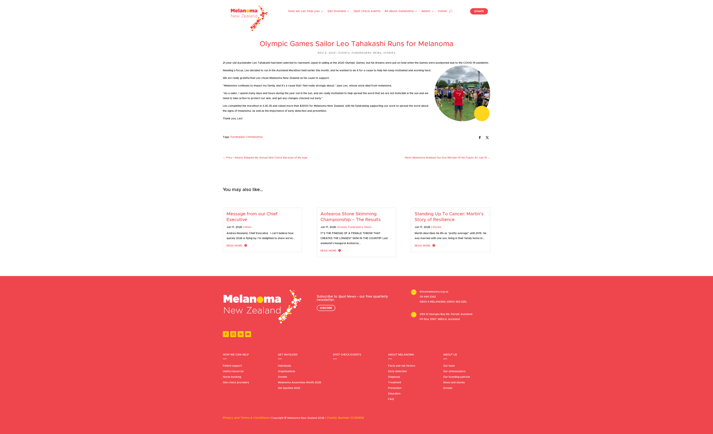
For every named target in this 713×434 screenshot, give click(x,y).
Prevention (394, 388)
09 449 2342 (428, 297)
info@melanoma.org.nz (434, 292)
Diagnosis (394, 377)
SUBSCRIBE (326, 308)
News (377, 53)
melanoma (255, 137)
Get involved (337, 11)
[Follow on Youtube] (248, 334)
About (425, 11)
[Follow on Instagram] (233, 334)
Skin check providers (236, 382)
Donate (282, 377)
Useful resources (233, 371)
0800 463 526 (456, 302)
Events (344, 53)
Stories (389, 53)
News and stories (454, 382)
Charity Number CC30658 (345, 417)
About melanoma (401, 354)
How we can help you (304, 11)
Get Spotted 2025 (289, 388)
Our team (449, 366)
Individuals (284, 366)
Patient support (232, 366)
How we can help (236, 354)
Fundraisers (361, 53)
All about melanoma (399, 11)
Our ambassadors (454, 371)
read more (234, 245)
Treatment (394, 382)
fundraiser (237, 137)
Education (394, 393)
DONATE (479, 11)
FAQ (391, 399)
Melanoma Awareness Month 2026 (299, 382)
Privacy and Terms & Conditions (246, 417)
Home (442, 11)
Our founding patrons (456, 377)
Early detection (397, 371)
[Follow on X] (487, 138)
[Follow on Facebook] (480, 138)
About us (450, 354)
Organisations (286, 371)
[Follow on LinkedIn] (241, 334)
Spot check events (367, 11)
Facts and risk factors (401, 366)
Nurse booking (232, 377)
